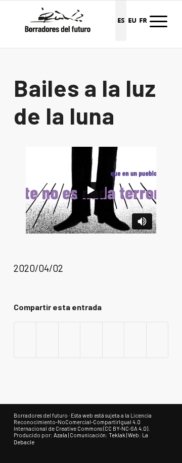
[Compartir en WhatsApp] (91, 340)
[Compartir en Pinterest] (113, 340)
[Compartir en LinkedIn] (135, 340)
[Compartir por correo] (157, 340)
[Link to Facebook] (130, 450)
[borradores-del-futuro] (76, 21)
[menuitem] (158, 21)
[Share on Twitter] (69, 340)
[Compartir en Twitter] (47, 340)
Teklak (117, 435)
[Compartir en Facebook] (25, 340)
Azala (60, 435)
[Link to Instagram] (160, 450)
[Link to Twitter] (145, 450)
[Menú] (158, 21)
